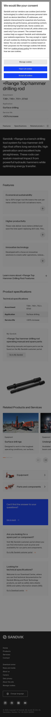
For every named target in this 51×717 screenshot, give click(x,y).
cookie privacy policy (20, 48)
